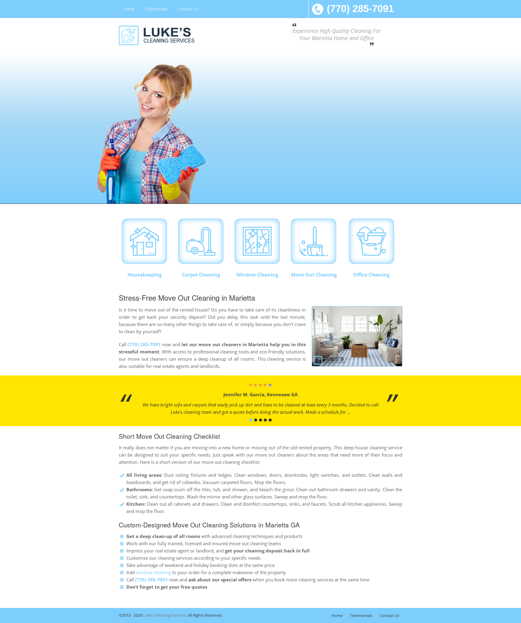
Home (129, 9)
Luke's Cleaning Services (164, 615)
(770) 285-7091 (360, 8)
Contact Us (188, 9)
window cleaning (153, 572)
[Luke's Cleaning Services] (164, 35)
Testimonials (156, 9)
